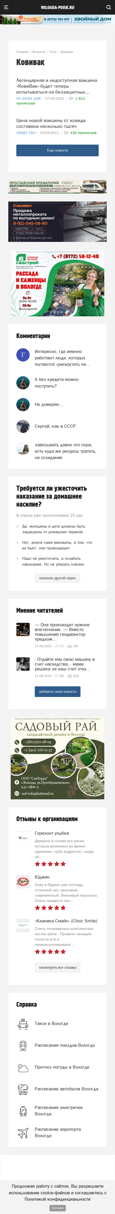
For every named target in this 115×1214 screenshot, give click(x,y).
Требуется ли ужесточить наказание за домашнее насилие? (51, 497)
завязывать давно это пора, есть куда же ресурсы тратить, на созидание (66, 451)
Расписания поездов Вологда (65, 1045)
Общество (26, 133)
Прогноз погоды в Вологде (62, 1067)
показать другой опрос (57, 578)
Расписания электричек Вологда (59, 1110)
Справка (26, 1005)
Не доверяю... (49, 404)
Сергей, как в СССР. (56, 426)
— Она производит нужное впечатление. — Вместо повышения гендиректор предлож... (62, 631)
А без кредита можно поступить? (57, 382)
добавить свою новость (57, 692)
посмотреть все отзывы (57, 967)
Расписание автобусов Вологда (66, 1088)
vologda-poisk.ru (57, 7)
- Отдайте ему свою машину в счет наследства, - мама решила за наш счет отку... (65, 664)
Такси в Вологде (51, 1023)
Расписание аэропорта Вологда (58, 1132)
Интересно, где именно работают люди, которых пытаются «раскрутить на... (62, 358)
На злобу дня (28, 98)
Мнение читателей (39, 611)
